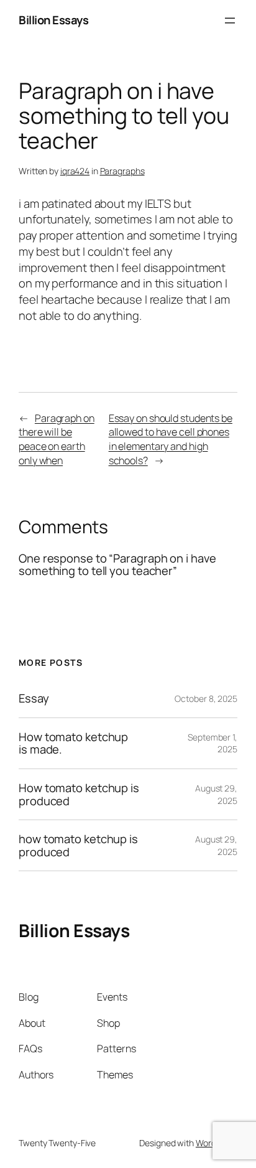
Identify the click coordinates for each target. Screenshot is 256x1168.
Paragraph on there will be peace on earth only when (56, 439)
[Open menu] (229, 20)
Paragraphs (122, 171)
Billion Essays (53, 20)
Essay (34, 698)
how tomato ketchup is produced (78, 845)
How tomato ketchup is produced (79, 794)
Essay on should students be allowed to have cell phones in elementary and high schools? (170, 439)
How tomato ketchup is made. (73, 743)
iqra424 (74, 171)
